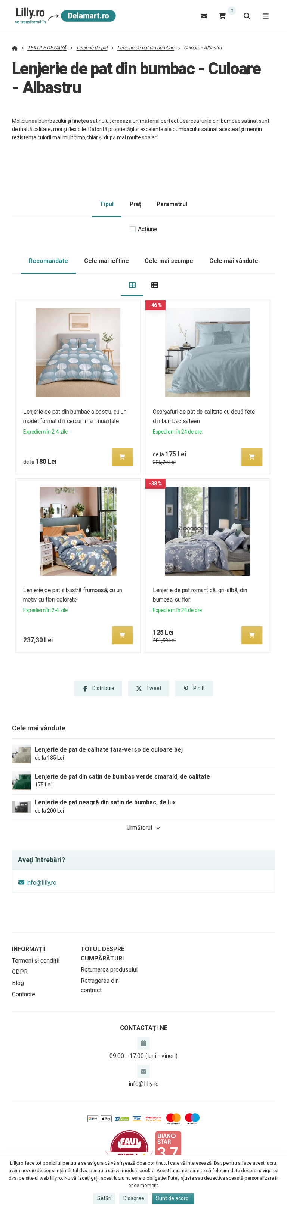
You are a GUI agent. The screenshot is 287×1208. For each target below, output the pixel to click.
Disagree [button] (133, 1198)
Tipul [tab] (107, 204)
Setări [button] (104, 1198)
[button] (122, 457)
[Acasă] (64, 16)
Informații (28, 949)
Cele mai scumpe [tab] (169, 260)
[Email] (204, 16)
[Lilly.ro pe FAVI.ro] (129, 1148)
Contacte (23, 994)
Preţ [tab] (135, 204)
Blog (18, 983)
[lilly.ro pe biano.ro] (168, 1148)
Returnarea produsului (109, 969)
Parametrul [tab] (172, 204)
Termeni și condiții (35, 960)
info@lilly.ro (41, 882)
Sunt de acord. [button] (173, 1198)
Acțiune (147, 229)
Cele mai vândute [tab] (233, 260)
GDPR (20, 971)
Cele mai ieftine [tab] (106, 260)
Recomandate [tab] (48, 260)
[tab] (132, 285)
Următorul (139, 827)
